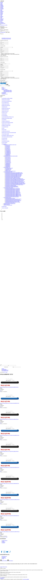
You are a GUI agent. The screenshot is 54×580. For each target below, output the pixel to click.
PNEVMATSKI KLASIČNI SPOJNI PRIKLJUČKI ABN (13, 175)
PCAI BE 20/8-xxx (8, 161)
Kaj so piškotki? (2, 577)
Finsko (1, 9)
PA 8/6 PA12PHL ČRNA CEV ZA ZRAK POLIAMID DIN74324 (9, 451)
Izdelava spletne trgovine (3, 566)
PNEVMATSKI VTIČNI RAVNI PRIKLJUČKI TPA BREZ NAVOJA (15, 181)
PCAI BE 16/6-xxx (8, 159)
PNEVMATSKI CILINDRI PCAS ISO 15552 (10, 144)
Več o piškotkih (27, 579)
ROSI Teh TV (4, 93)
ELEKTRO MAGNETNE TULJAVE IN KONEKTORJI (13, 200)
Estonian (1, 14)
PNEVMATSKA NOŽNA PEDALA (10, 202)
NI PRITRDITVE (7, 166)
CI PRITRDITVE (7, 154)
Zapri (6, 32)
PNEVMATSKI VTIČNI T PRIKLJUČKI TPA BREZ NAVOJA (14, 178)
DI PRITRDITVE (7, 155)
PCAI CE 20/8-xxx (8, 160)
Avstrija (1, 3)
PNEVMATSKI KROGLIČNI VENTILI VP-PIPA (12, 201)
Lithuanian (1, 16)
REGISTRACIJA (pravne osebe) (6, 38)
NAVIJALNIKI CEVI (7, 204)
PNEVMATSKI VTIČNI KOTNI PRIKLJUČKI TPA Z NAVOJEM (14, 180)
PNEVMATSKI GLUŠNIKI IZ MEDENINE (11, 186)
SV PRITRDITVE (7, 150)
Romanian (1, 12)
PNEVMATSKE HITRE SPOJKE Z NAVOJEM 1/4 (12, 188)
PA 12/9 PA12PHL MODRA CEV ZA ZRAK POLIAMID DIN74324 (9, 531)
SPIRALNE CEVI (7, 170)
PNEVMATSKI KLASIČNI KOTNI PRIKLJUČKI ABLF (13, 174)
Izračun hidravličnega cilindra (8, 91)
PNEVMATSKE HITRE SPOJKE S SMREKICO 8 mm (13, 194)
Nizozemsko (2, 18)
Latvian (1, 15)
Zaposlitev (3, 542)
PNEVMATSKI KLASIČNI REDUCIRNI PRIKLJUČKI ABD (14, 173)
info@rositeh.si (11, 560)
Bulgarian (1, 19)
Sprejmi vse (1, 578)
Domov (3, 368)
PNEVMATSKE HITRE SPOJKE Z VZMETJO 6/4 (12, 190)
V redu (24, 579)
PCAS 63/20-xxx (7, 147)
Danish (1, 10)
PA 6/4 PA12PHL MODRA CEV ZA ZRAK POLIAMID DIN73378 (9, 435)
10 (2, 219)
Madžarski (1, 5)
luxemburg (1, 20)
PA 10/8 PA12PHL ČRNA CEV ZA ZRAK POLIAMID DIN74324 (9, 483)
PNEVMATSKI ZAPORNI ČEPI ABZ (10, 185)
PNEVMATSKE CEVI (7, 167)
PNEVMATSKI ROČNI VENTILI (10, 198)
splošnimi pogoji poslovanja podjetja (9, 53)
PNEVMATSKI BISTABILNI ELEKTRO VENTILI (12, 199)
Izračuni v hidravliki (4, 89)
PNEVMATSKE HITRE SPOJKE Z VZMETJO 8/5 (12, 191)
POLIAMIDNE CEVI (5, 370)
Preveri (1, 64)
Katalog (3, 558)
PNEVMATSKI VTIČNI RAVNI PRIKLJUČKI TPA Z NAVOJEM (14, 182)
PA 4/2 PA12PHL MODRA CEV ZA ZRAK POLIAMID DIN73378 (9, 403)
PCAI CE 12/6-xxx (8, 158)
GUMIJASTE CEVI (8, 169)
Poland (1, 17)
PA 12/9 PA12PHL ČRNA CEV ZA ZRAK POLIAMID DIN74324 (9, 515)
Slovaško (1, 7)
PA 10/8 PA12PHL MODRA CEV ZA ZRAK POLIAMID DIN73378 (9, 499)
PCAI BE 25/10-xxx (8, 162)
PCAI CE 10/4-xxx (8, 157)
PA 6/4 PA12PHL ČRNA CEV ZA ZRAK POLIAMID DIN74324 (9, 419)
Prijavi (8, 32)
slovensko (1, 2)
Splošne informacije (4, 540)
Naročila (3, 541)
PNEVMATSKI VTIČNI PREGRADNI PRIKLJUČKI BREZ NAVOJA (15, 183)
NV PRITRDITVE (8, 153)
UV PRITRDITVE (8, 152)
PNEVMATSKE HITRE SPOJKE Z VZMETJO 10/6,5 (13, 192)
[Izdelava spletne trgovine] (1, 567)
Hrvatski (1, 4)
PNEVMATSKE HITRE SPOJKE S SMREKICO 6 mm (13, 193)
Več (0, 455)
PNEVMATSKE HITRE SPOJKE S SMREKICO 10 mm (13, 195)
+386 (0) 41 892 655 (4, 560)
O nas (3, 87)
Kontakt (3, 88)
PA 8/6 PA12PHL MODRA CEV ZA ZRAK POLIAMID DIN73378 (9, 467)
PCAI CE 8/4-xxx (7, 156)
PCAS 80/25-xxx (7, 148)
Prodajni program (2, 95)
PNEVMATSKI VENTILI (7, 197)
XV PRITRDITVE (8, 151)
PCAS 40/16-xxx (7, 146)
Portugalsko (2, 11)
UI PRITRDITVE (7, 165)
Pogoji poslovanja (4, 556)
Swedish (1, 13)
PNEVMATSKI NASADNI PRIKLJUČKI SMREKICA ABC (13, 172)
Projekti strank (4, 92)
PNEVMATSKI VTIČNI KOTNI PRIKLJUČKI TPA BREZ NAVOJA (15, 179)
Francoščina (2, 8)
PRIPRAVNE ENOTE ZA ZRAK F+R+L (9, 203)
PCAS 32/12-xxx (7, 145)
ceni (4, 372)
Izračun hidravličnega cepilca (7, 90)
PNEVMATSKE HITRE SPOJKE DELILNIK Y (12, 196)
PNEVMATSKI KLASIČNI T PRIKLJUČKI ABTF (12, 177)
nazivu (6, 372)
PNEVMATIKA (4, 369)
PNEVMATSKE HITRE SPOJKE (8, 187)
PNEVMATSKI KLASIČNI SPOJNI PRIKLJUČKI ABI (13, 176)
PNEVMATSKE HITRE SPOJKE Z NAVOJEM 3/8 (12, 189)
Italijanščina (2, 6)
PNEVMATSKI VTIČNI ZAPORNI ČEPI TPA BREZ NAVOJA (14, 184)
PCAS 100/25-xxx (7, 149)
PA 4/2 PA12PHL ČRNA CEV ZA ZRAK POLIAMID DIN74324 (9, 387)
